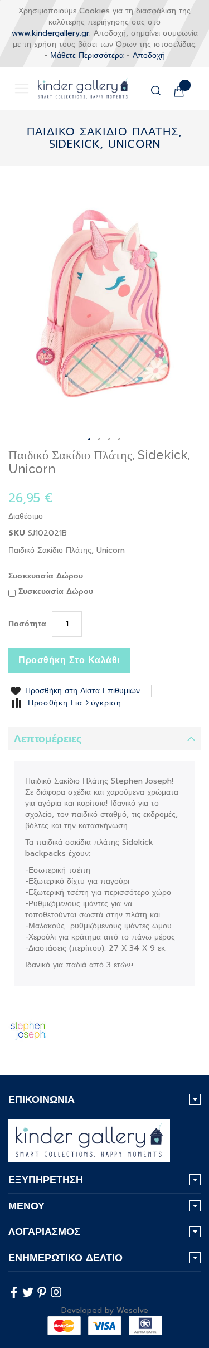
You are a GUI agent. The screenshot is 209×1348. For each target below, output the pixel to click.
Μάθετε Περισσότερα (87, 55)
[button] (90, 439)
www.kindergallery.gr (50, 33)
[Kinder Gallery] (75, 88)
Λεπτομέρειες (48, 739)
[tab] (104, 738)
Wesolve (132, 1310)
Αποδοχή (149, 55)
